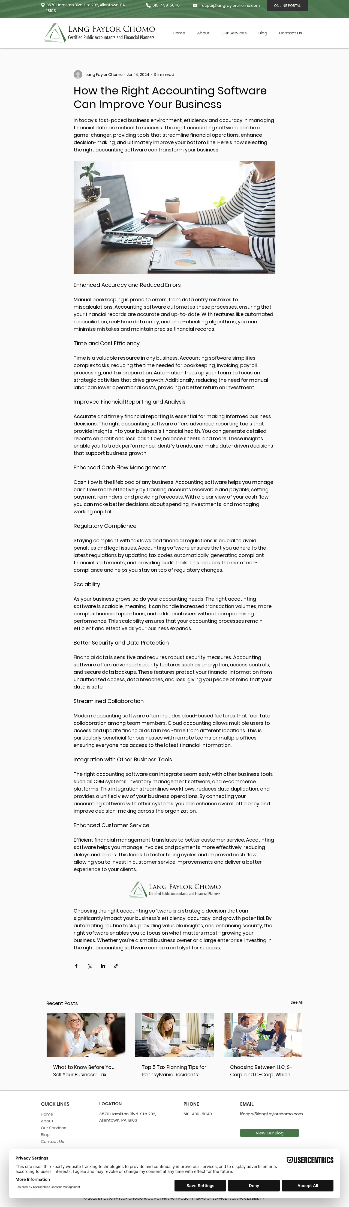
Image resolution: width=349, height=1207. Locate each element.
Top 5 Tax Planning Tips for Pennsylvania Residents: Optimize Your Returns (174, 1071)
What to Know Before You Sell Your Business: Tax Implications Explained (84, 1071)
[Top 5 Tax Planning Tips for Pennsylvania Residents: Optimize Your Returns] (174, 1035)
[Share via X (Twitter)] (89, 965)
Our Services (53, 1128)
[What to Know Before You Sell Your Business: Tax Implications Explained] (86, 1035)
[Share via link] (116, 965)
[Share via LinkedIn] (103, 965)
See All (297, 1002)
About (47, 1121)
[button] (233, 32)
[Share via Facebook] (76, 965)
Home (47, 1114)
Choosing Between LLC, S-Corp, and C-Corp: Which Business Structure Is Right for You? (262, 1071)
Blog (45, 1134)
